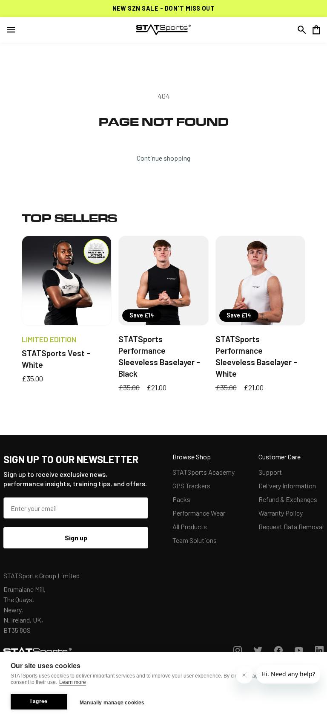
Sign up (76, 538)
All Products (189, 526)
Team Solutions (194, 540)
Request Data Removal (291, 526)
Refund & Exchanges (287, 499)
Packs (181, 499)
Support (270, 472)
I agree (38, 701)
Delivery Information (287, 486)
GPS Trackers (191, 486)
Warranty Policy (280, 513)
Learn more (72, 682)
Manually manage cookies (112, 703)
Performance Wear (198, 513)
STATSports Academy (203, 472)
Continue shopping (163, 158)
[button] (301, 29)
